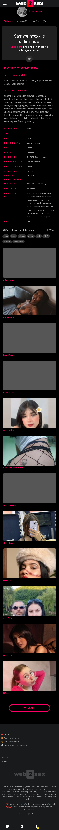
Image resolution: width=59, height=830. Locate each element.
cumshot (36, 102)
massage (26, 102)
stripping (25, 112)
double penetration (38, 105)
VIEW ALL (51, 230)
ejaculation (47, 108)
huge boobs (38, 115)
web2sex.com (21, 814)
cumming (8, 121)
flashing (39, 99)
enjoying (35, 112)
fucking (30, 121)
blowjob (31, 96)
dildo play (44, 112)
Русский (5, 761)
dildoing (13, 118)
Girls (29, 129)
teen (49, 102)
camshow (49, 115)
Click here (16, 46)
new (6, 236)
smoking (8, 102)
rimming (15, 115)
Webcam (8, 21)
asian (43, 102)
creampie (14, 105)
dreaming (35, 118)
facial (6, 105)
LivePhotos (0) (38, 21)
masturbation (20, 96)
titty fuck (48, 99)
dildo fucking (25, 115)
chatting (8, 112)
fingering (8, 96)
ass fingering (20, 121)
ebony (22, 236)
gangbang (18, 241)
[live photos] (22, 826)
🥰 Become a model (10, 738)
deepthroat (9, 99)
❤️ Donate (6, 734)
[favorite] (7, 826)
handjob (19, 99)
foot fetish (41, 96)
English (4, 758)
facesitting (21, 108)
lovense (17, 102)
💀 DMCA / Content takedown (14, 745)
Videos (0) (22, 21)
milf (13, 108)
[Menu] (5, 3)
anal (6, 118)
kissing (30, 108)
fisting (38, 108)
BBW (46, 236)
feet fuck (45, 118)
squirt (31, 99)
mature (7, 241)
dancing (16, 112)
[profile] (37, 826)
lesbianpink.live (37, 814)
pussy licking (24, 118)
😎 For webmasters (10, 742)
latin (26, 99)
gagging (24, 105)
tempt (7, 115)
